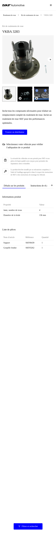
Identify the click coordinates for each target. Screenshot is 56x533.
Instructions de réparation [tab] (42, 185)
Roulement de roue (9, 15)
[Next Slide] (49, 59)
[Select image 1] (9, 94)
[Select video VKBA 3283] (25, 94)
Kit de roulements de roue (30, 15)
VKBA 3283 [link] (48, 15)
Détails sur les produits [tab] (14, 185)
